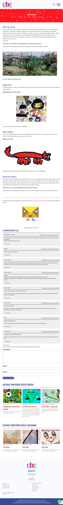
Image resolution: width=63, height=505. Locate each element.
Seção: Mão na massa (49, 404)
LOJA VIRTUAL (6, 486)
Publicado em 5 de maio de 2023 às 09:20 (51, 288)
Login (4, 483)
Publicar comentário (8, 378)
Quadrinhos (35, 489)
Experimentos (35, 487)
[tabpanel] (12, 403)
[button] (59, 501)
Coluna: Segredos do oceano (30, 404)
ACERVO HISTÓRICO (37, 483)
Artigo (6, 404)
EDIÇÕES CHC (6, 484)
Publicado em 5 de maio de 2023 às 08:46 (51, 272)
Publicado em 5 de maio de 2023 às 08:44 (51, 260)
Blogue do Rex (35, 486)
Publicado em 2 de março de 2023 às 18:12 (50, 249)
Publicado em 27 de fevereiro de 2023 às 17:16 (50, 235)
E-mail (5, 372)
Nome (5, 366)
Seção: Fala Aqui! (8, 445)
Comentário (7, 349)
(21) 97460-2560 (31, 479)
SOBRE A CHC (6, 494)
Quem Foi (34, 491)
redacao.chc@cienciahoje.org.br (38, 200)
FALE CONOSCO (6, 487)
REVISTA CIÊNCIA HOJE (8, 492)
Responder (7, 243)
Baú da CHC (35, 484)
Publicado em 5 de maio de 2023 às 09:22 (51, 318)
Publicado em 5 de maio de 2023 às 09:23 (51, 331)
